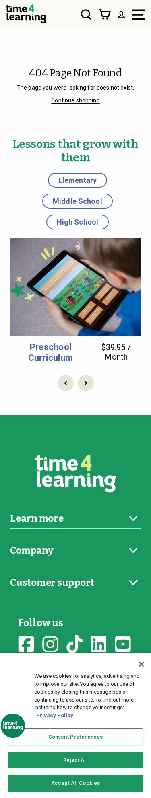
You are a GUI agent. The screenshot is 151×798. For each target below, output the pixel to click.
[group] (75, 300)
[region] (75, 725)
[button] (66, 383)
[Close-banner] (141, 664)
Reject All (75, 760)
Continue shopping (75, 100)
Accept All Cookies (75, 783)
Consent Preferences (75, 737)
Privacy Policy (54, 715)
